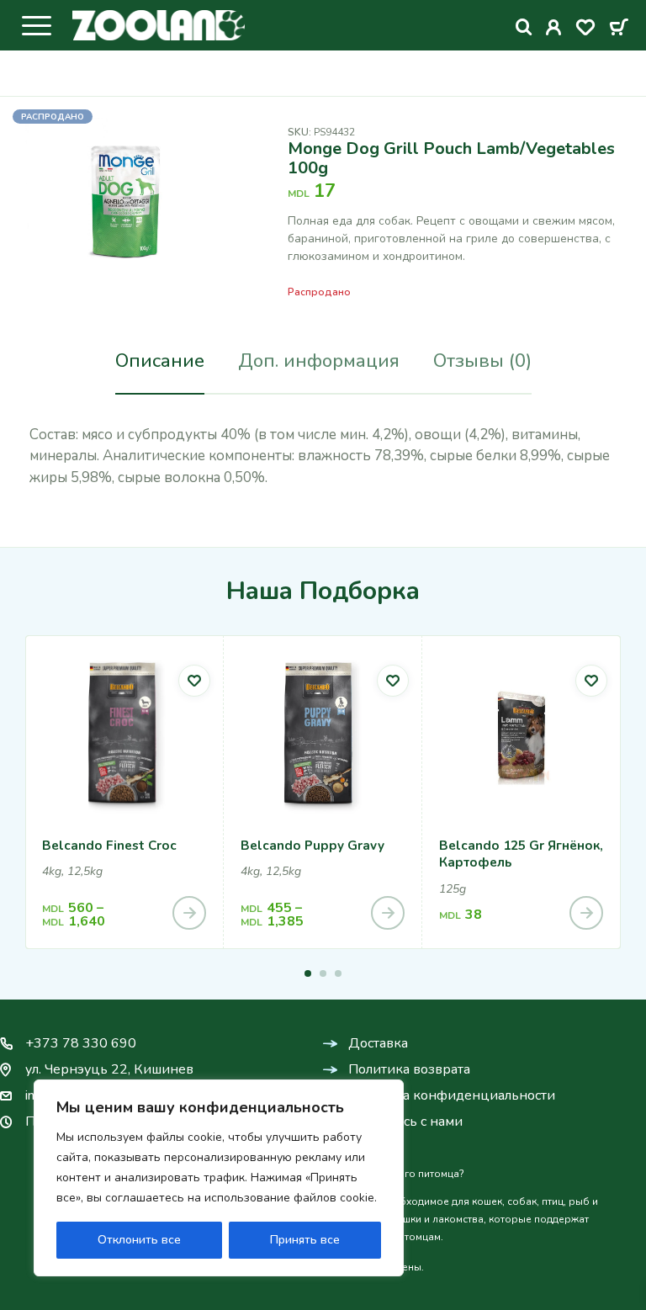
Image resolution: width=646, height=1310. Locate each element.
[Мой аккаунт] (554, 30)
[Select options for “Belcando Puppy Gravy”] (388, 913)
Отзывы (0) (482, 361)
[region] (219, 1177)
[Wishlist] (585, 30)
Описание (159, 361)
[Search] (524, 27)
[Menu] (36, 25)
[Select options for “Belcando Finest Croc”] (189, 913)
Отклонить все (139, 1240)
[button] (307, 973)
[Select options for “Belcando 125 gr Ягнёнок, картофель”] (586, 913)
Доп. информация (319, 361)
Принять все (305, 1240)
